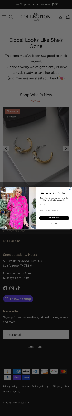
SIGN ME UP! (54, 218)
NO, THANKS (54, 223)
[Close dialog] (70, 188)
